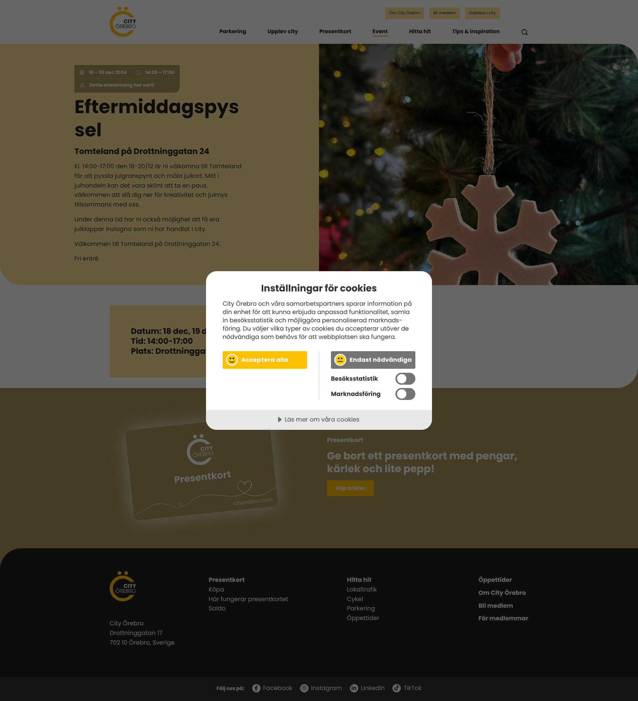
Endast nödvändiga (381, 359)
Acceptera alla (264, 359)
